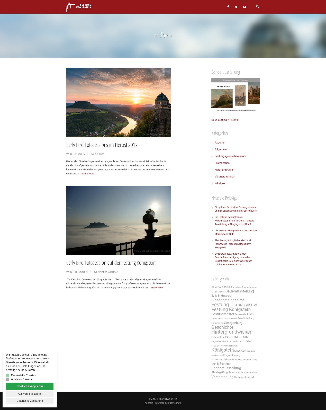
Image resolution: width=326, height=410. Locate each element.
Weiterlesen (88, 173)
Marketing (251, 351)
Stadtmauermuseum (241, 372)
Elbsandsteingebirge (228, 300)
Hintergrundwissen (231, 332)
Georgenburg (233, 323)
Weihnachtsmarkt (244, 377)
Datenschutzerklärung (29, 400)
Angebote (237, 287)
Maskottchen (217, 355)
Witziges (220, 183)
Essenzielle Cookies (23, 375)
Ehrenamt (227, 296)
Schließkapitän (221, 364)
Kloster (224, 346)
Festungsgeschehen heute (230, 156)
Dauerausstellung (239, 291)
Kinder (247, 341)
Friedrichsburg (246, 318)
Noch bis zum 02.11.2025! (225, 120)
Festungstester (222, 314)
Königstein (222, 350)
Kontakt (149, 403)
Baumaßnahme (249, 287)
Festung (220, 304)
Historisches (222, 163)
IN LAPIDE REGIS (236, 336)
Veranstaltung (222, 377)
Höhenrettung (217, 337)
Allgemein (113, 272)
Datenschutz (175, 403)
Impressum (161, 403)
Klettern (215, 345)
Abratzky (216, 287)
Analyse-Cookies (21, 379)
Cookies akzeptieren (30, 386)
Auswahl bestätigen (30, 393)
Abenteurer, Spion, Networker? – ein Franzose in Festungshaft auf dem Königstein (233, 244)
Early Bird (217, 295)
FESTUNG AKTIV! (243, 305)
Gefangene (217, 323)
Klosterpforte (233, 346)
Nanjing (238, 359)
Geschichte (222, 327)
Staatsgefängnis (221, 372)
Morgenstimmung (231, 355)
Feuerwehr (241, 314)
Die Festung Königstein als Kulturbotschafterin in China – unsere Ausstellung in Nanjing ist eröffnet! (234, 221)
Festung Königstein (231, 309)
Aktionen (99, 154)
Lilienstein (240, 350)
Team (254, 373)
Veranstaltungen (224, 176)
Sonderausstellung (226, 368)
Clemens (218, 291)
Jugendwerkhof (219, 341)
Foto (250, 314)
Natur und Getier (224, 169)
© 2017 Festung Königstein (163, 398)
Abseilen (227, 287)
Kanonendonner (234, 341)
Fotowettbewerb (230, 319)
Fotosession (217, 318)
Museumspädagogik (222, 359)
